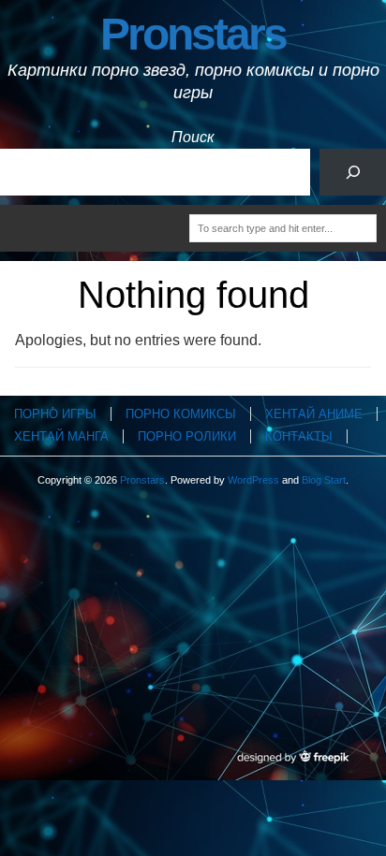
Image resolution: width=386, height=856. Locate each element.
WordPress (253, 480)
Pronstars (193, 34)
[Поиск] (352, 172)
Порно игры (55, 414)
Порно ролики (187, 436)
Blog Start (324, 480)
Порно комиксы (181, 414)
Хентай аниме (314, 414)
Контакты (299, 436)
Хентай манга (61, 436)
